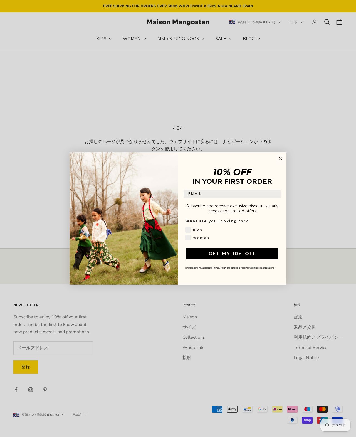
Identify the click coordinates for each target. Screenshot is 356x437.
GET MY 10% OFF (232, 253)
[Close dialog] (280, 158)
